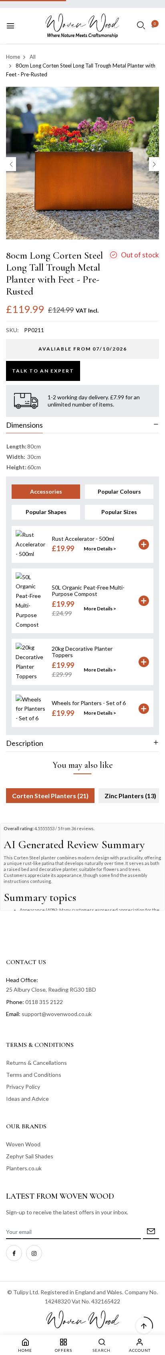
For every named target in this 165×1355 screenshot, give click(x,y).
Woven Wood (23, 1144)
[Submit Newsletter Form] (151, 1232)
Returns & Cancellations (36, 1062)
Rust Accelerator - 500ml (83, 538)
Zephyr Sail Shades (29, 1156)
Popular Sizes (119, 511)
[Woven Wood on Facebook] (14, 1253)
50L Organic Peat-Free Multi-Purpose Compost (88, 591)
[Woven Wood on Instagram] (34, 1253)
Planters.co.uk (24, 1168)
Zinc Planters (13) (130, 795)
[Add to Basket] (143, 544)
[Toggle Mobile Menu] (10, 26)
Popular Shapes (46, 511)
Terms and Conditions (33, 1074)
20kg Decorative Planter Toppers (82, 652)
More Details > (100, 549)
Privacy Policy (23, 1086)
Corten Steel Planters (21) (50, 795)
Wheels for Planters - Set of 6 (89, 702)
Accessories (46, 491)
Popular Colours (119, 491)
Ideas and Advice (27, 1098)
